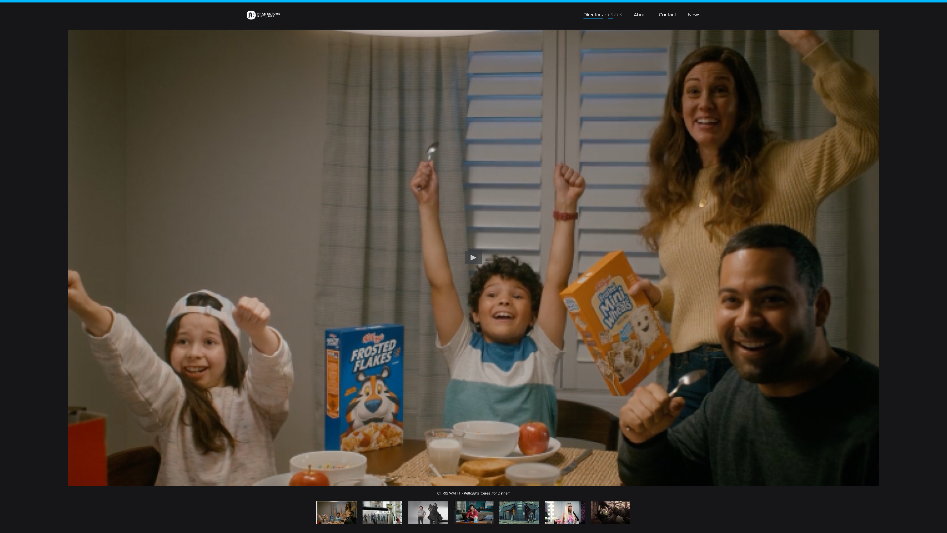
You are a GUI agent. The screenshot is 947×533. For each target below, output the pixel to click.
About (640, 14)
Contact (667, 14)
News (694, 14)
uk (619, 15)
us (610, 15)
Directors (593, 14)
